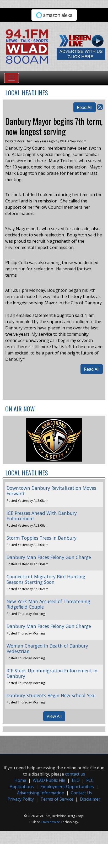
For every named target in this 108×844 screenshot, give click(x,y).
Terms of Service (56, 799)
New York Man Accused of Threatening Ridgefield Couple (48, 604)
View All (54, 716)
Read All (84, 107)
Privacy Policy (21, 799)
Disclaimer (90, 799)
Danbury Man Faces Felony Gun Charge (49, 557)
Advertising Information (40, 793)
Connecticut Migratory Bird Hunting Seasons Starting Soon (46, 579)
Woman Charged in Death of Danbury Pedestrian (47, 648)
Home (20, 780)
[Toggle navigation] (11, 78)
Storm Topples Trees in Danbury (42, 538)
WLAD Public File (49, 780)
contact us (75, 774)
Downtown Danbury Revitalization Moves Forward (51, 491)
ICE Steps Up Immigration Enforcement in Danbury (52, 673)
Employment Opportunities (67, 786)
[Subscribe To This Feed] (100, 106)
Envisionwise (50, 822)
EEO (76, 780)
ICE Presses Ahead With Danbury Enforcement (42, 516)
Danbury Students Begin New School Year (51, 695)
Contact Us (81, 793)
